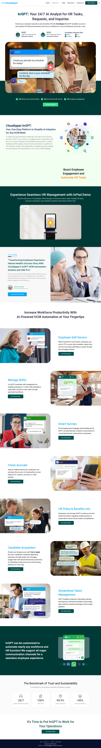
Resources (46, 742)
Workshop (58, 742)
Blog (41, 742)
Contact (52, 742)
